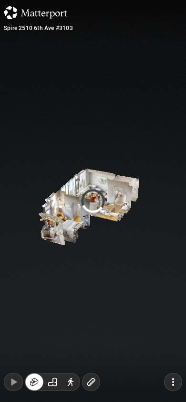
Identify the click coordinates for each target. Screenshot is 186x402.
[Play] (13, 382)
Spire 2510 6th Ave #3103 (38, 28)
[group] (52, 382)
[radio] (34, 382)
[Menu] (173, 382)
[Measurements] (91, 382)
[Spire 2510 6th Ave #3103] (93, 201)
